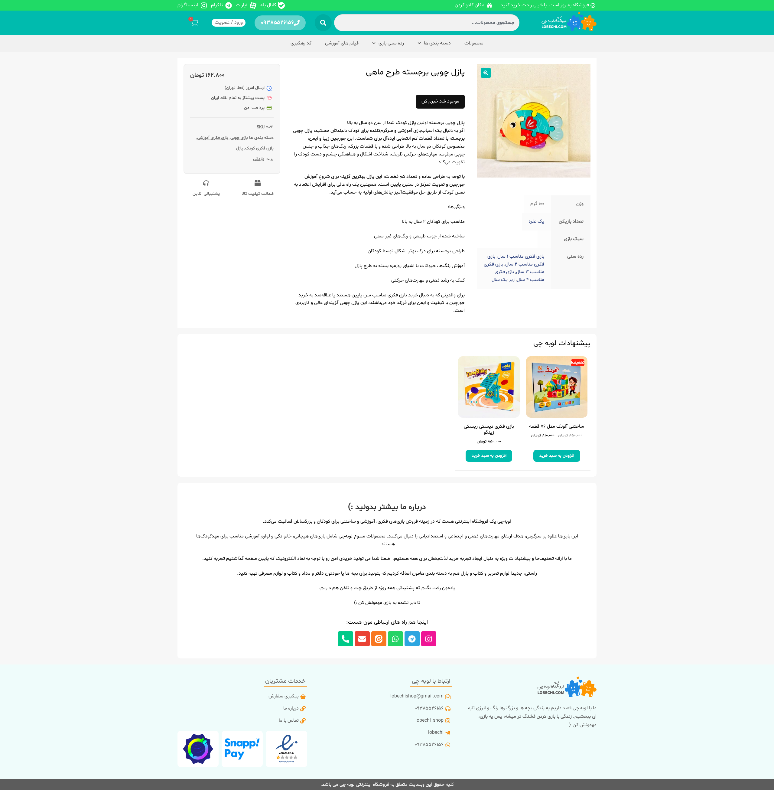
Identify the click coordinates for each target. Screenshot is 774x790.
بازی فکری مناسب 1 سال (520, 256)
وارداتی (258, 159)
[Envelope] (362, 638)
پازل (239, 148)
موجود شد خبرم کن (440, 101)
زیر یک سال (503, 279)
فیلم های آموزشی (342, 43)
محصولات (473, 43)
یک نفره (536, 221)
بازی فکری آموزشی (212, 138)
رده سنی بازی (391, 43)
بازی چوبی (239, 138)
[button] (486, 73)
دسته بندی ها (437, 43)
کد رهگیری (301, 43)
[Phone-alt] (345, 638)
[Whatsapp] (395, 638)
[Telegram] (412, 638)
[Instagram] (428, 638)
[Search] (323, 22)
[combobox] (426, 22)
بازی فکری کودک (259, 148)
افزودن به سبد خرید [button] (556, 456)
